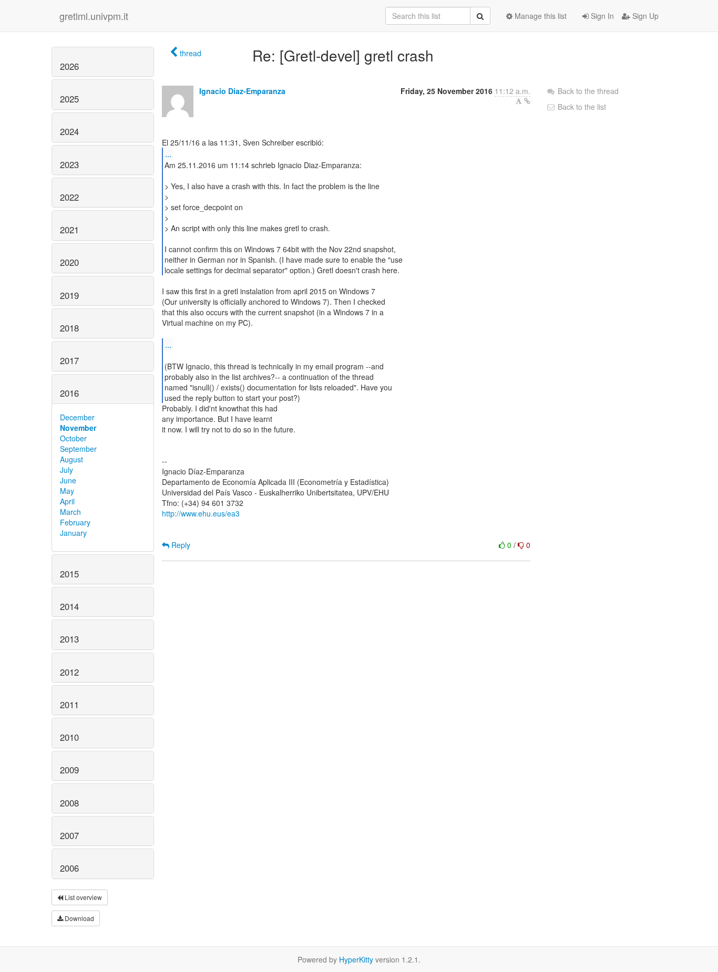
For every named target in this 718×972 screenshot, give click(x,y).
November (78, 427)
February (75, 522)
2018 (69, 328)
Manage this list (539, 16)
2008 (69, 803)
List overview (82, 897)
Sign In (601, 16)
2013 (69, 639)
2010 (69, 737)
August (71, 459)
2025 (69, 98)
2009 (69, 769)
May (67, 490)
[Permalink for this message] (527, 101)
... (168, 154)
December (77, 417)
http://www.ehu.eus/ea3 (201, 513)
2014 (69, 606)
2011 (69, 704)
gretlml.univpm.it (93, 16)
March (70, 511)
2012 (69, 672)
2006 (69, 868)
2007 (69, 835)
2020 (69, 262)
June (68, 480)
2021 (69, 229)
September (78, 448)
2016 (69, 393)
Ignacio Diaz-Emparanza (242, 91)
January (73, 533)
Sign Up (644, 16)
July (66, 469)
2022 (69, 197)
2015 (69, 573)
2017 (69, 360)
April (67, 501)
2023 (69, 164)
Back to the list (581, 106)
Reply (179, 545)
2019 (69, 295)
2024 (69, 131)
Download (78, 918)
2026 (69, 66)
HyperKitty (356, 959)
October (73, 438)
